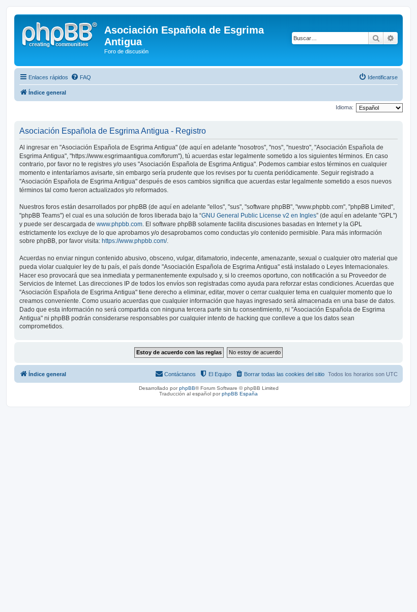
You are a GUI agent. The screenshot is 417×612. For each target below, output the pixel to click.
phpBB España (240, 393)
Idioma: (344, 107)
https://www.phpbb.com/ (134, 240)
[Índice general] (60, 33)
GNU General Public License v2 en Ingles (258, 215)
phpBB (187, 388)
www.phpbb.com (119, 224)
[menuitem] (81, 77)
